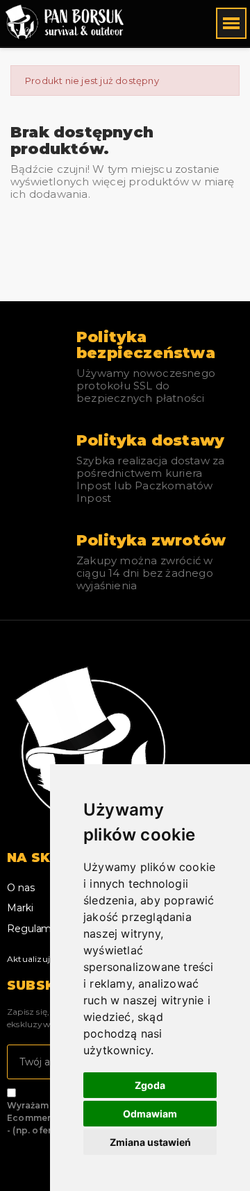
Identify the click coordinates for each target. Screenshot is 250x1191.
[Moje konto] (180, 23)
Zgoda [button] (150, 1085)
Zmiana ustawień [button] (150, 1142)
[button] (158, 24)
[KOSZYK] (200, 23)
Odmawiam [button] (150, 1114)
